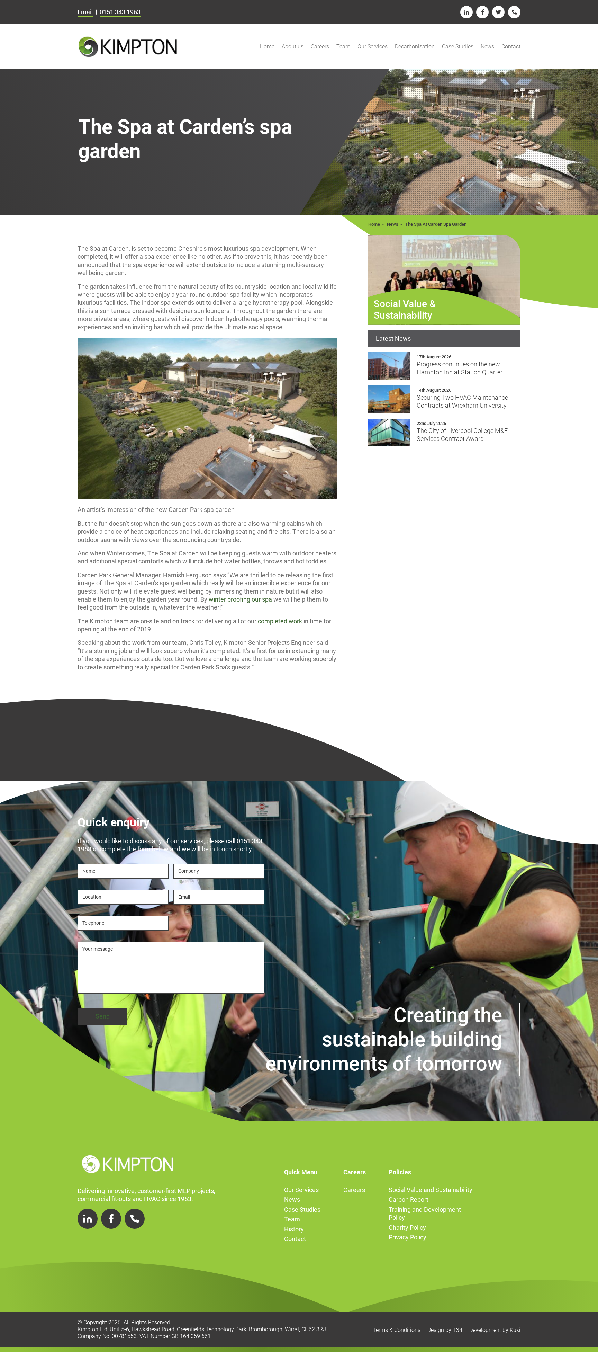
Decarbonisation (415, 46)
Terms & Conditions (396, 1330)
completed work (280, 621)
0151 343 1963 (120, 12)
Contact (510, 46)
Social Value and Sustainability (430, 1189)
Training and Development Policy (425, 1213)
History (294, 1229)
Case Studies (457, 46)
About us (292, 46)
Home (267, 46)
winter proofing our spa (240, 599)
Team (343, 46)
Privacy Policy (407, 1237)
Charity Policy (407, 1227)
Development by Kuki (494, 1330)
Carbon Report (408, 1199)
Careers (320, 46)
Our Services (372, 46)
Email (85, 12)
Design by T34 (444, 1330)
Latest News (393, 338)
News (487, 46)
